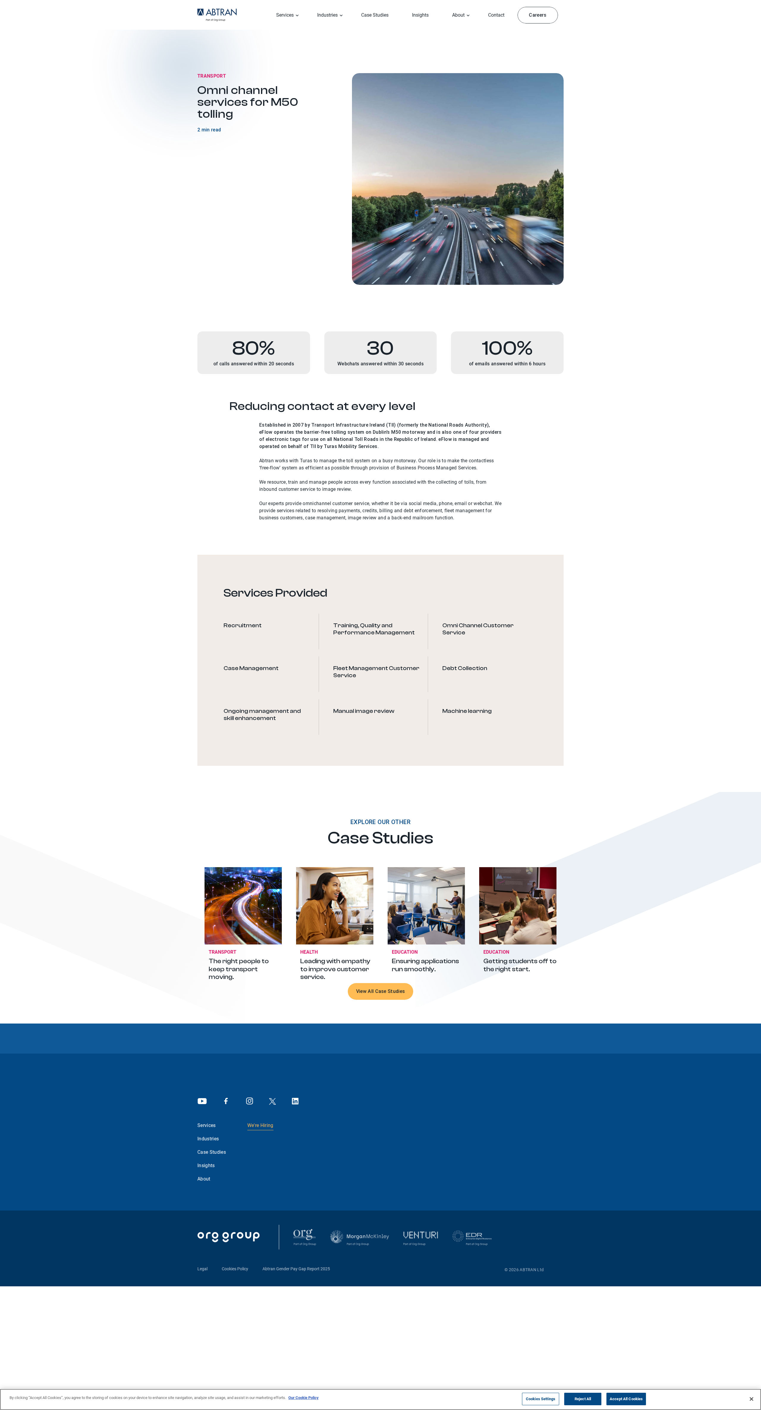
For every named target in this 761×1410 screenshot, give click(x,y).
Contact (496, 15)
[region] (380, 1399)
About (203, 1179)
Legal (202, 1268)
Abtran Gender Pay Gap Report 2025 (296, 1268)
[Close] (751, 1399)
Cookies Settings (540, 1399)
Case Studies (375, 15)
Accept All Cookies (626, 1399)
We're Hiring (260, 1125)
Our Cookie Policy (303, 1397)
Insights (420, 15)
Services (285, 15)
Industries (208, 1139)
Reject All (583, 1399)
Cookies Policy (235, 1268)
